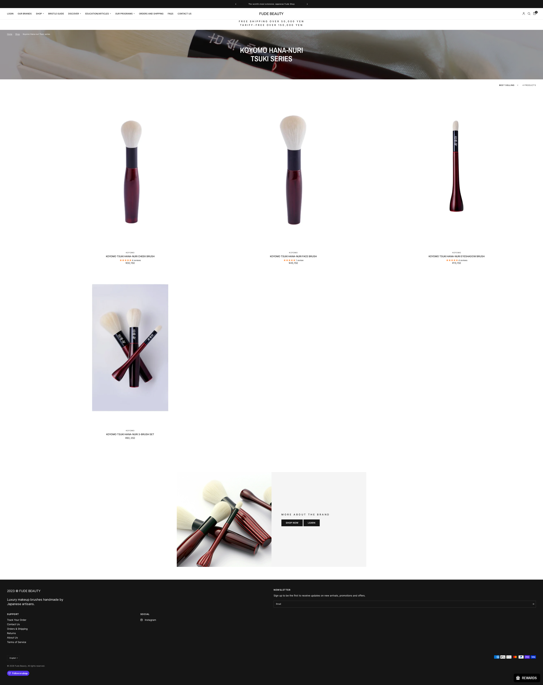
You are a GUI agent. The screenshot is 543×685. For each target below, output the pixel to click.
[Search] (529, 13)
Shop (39, 13)
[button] (292, 522)
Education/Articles (97, 13)
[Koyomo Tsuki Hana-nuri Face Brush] (293, 169)
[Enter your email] (533, 604)
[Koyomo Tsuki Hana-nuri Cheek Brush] (130, 169)
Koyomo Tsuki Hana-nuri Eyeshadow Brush (457, 256)
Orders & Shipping (17, 628)
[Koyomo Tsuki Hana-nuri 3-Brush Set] (130, 347)
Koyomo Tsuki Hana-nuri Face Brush (293, 256)
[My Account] (523, 13)
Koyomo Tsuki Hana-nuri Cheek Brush (130, 256)
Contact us (184, 13)
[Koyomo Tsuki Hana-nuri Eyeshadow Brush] (456, 169)
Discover (73, 13)
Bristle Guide (56, 13)
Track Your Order (16, 620)
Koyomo (130, 253)
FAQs (170, 13)
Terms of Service (16, 642)
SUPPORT (13, 614)
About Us (12, 637)
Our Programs (124, 13)
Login (10, 13)
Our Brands (25, 13)
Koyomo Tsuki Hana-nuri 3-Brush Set (130, 434)
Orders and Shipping (151, 13)
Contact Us (13, 624)
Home (9, 34)
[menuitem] (11, 14)
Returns (11, 633)
